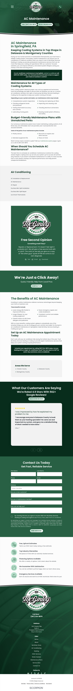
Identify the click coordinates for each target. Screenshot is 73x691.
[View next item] (39, 450)
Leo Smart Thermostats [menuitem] (18, 195)
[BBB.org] (41, 673)
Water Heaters (36, 657)
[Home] (35, 6)
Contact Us (36, 666)
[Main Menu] (12, 6)
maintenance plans (46, 141)
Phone (13, 478)
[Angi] (38, 673)
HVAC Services (36, 654)
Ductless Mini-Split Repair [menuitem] (18, 191)
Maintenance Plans (36, 660)
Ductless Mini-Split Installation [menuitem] (20, 188)
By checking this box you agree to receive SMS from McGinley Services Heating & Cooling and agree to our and (38, 516)
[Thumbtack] (45, 673)
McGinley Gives (36, 645)
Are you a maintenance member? (21, 499)
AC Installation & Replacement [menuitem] (20, 178)
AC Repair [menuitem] (14, 185)
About (36, 642)
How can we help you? (18, 506)
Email (36, 259)
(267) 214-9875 (18, 75)
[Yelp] (35, 673)
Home (36, 639)
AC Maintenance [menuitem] (16, 182)
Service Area (36, 663)
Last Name (40, 471)
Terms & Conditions (55, 517)
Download (45, 259)
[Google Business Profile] (28, 673)
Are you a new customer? (19, 492)
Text (29, 259)
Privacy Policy (41, 517)
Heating (36, 651)
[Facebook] (31, 673)
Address (13, 485)
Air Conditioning (36, 648)
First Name (14, 471)
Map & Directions (36, 632)
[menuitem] (23, 683)
